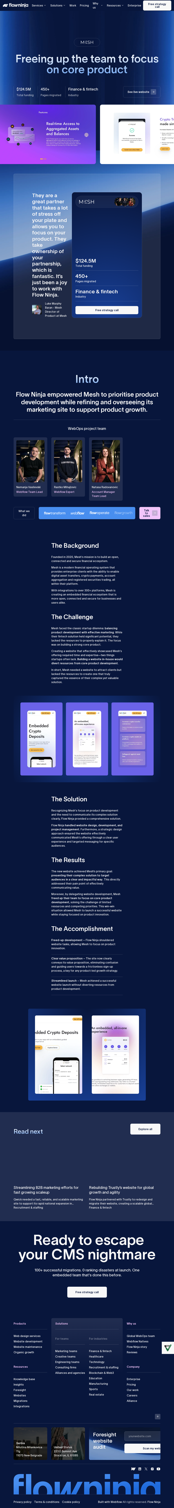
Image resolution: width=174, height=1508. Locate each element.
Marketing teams (66, 1351)
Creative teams (65, 1356)
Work (72, 5)
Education (95, 1378)
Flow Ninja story (137, 1346)
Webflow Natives (137, 1341)
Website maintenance (28, 1346)
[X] (146, 1469)
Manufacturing (98, 1383)
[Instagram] (152, 1469)
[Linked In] (139, 1469)
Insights (19, 1384)
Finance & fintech (100, 1351)
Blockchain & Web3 (101, 1372)
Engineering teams (67, 1361)
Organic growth (24, 1352)
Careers (132, 1395)
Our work (132, 1389)
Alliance (132, 1400)
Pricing (84, 5)
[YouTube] (158, 1469)
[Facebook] (133, 1469)
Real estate (96, 1394)
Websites (20, 1395)
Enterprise (134, 5)
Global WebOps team (141, 1335)
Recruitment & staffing (103, 1367)
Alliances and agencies (70, 1372)
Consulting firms (65, 1367)
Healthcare (96, 1356)
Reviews (132, 1352)
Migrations (20, 1400)
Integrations (21, 1406)
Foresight (20, 1389)
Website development (28, 1341)
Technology (96, 1361)
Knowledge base (24, 1379)
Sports (93, 1389)
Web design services (27, 1335)
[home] (16, 5)
